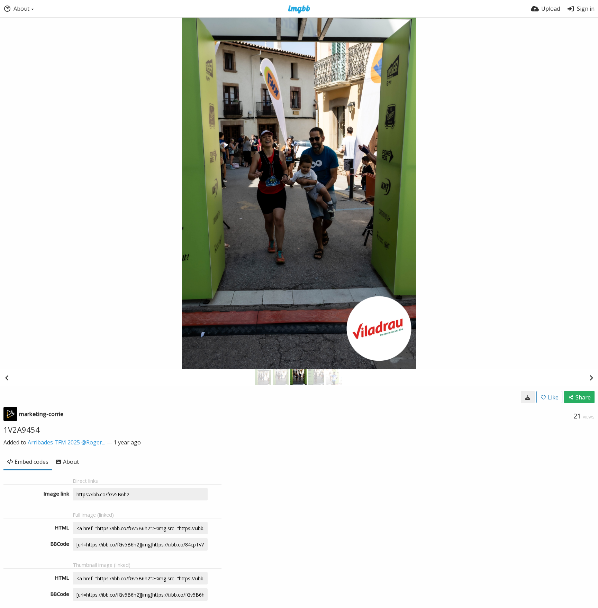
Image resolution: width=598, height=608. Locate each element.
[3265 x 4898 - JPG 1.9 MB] (528, 397)
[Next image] (591, 378)
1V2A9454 (21, 429)
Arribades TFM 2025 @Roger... (66, 442)
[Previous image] (7, 378)
